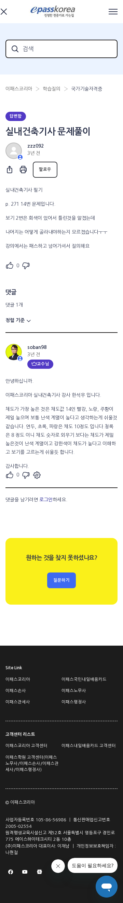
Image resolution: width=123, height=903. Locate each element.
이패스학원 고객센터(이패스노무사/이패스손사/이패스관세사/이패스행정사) (32, 763)
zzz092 (35, 146)
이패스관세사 (17, 702)
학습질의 (51, 88)
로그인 (46, 499)
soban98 (36, 347)
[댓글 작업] (37, 475)
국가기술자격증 (86, 88)
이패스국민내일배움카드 (84, 679)
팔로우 (45, 169)
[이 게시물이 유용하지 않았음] (26, 265)
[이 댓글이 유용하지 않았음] (26, 475)
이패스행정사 (74, 702)
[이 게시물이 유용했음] (9, 265)
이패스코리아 (18, 88)
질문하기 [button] (61, 580)
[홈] (53, 11)
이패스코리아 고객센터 (26, 746)
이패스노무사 (74, 691)
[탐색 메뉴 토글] (113, 11)
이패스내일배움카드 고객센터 (89, 746)
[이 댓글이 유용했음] (9, 475)
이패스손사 (15, 691)
